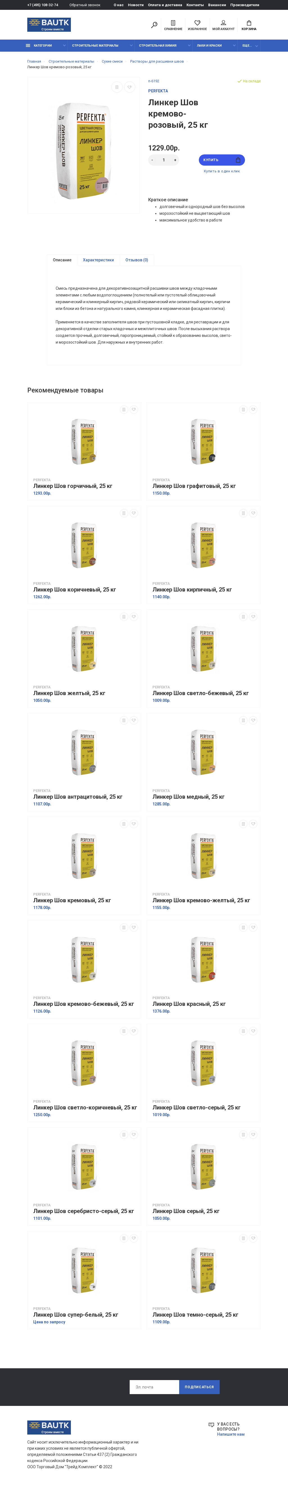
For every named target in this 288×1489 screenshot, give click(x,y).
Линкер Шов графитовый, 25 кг (194, 486)
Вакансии (217, 5)
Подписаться (199, 1387)
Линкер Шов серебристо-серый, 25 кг (83, 1211)
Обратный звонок (84, 5)
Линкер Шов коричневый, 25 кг (74, 589)
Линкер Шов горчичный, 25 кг (72, 486)
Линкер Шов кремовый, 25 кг (72, 900)
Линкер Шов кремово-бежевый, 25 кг (83, 1004)
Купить (211, 160)
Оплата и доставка (165, 5)
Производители (244, 5)
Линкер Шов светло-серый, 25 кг (196, 1107)
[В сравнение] (117, 87)
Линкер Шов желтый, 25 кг (69, 693)
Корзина (249, 29)
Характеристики (98, 260)
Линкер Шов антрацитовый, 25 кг (78, 797)
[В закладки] (129, 87)
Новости (136, 5)
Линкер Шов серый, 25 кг (186, 1211)
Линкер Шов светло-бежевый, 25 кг (200, 693)
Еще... (247, 45)
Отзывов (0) (136, 260)
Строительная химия (157, 45)
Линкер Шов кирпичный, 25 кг (192, 589)
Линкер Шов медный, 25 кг (188, 797)
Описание (62, 260)
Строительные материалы (95, 45)
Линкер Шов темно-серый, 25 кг (195, 1315)
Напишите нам (231, 1434)
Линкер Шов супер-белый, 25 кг (75, 1315)
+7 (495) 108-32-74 (42, 5)
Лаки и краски (209, 45)
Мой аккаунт (223, 29)
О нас (119, 5)
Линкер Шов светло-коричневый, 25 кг (85, 1107)
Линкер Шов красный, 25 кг (189, 1004)
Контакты (195, 5)
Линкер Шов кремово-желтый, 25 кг (201, 900)
